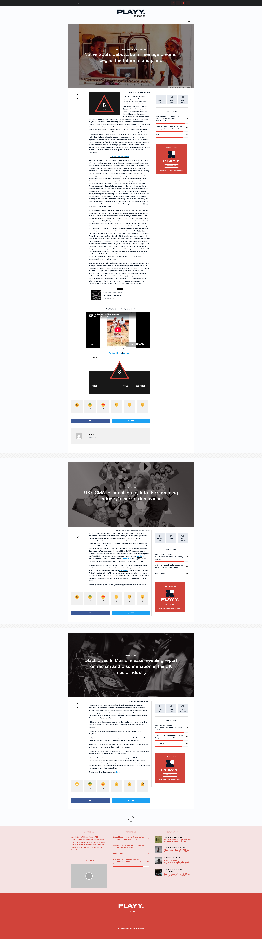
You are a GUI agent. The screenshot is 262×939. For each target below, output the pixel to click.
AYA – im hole (161, 135)
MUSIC (119, 21)
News (127, 487)
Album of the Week (121, 49)
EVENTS (135, 21)
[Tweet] (77, 99)
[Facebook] (173, 3)
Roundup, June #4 (112, 295)
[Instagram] (183, 3)
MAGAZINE (105, 21)
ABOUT (150, 21)
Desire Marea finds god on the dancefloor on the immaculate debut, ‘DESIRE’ (167, 119)
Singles (119, 292)
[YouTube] (188, 3)
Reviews (136, 49)
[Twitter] (178, 3)
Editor (91, 435)
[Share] (77, 94)
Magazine (130, 49)
